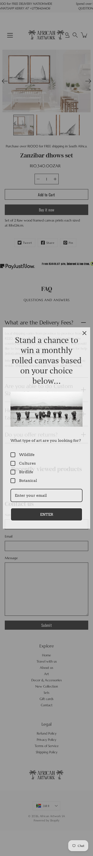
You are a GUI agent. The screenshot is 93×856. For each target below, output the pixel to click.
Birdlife (26, 472)
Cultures (27, 463)
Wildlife (27, 454)
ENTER (46, 514)
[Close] (84, 333)
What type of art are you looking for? (45, 440)
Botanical (28, 480)
